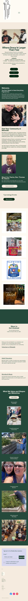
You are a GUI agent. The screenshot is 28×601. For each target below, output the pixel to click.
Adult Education (7, 358)
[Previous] (12, 40)
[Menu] (19, 12)
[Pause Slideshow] (25, 43)
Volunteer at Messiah (8, 347)
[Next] (16, 40)
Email (5, 554)
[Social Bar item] (11, 594)
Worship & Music (7, 374)
